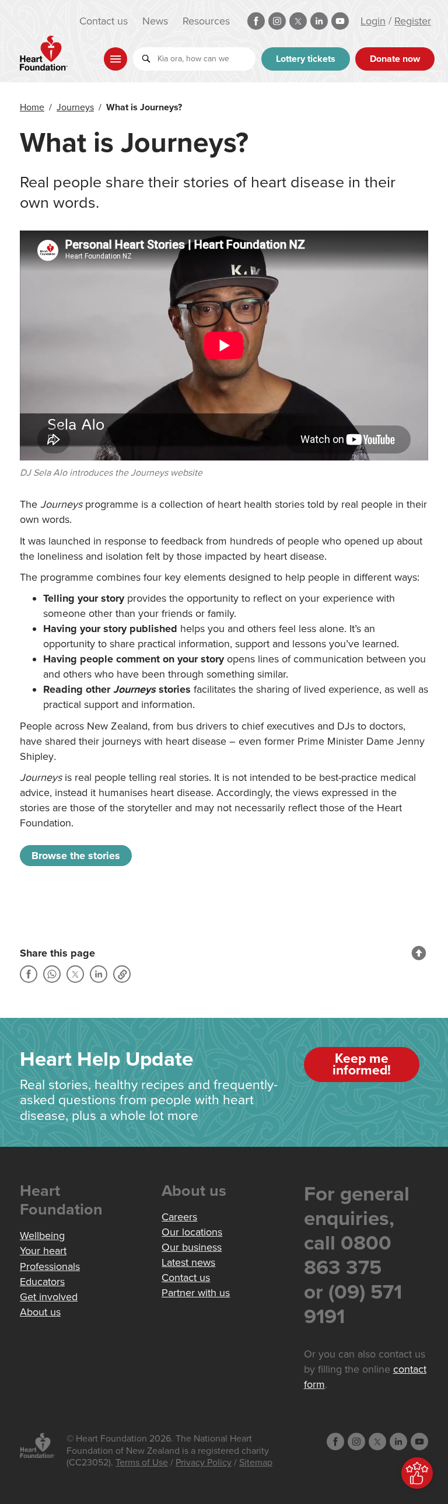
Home (32, 107)
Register (412, 21)
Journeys (75, 107)
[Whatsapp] (52, 974)
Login (373, 21)
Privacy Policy (204, 1462)
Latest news (188, 1262)
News (155, 21)
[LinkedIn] (98, 974)
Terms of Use (142, 1462)
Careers (179, 1216)
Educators (42, 1281)
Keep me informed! (361, 1065)
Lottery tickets (305, 59)
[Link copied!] (122, 974)
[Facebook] (28, 974)
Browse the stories (76, 855)
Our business (192, 1247)
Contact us (103, 21)
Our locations (192, 1232)
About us (40, 1312)
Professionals (50, 1266)
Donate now (395, 59)
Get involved (49, 1296)
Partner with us (196, 1292)
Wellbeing (42, 1235)
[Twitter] (75, 974)
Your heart (43, 1250)
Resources (206, 21)
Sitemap (255, 1462)
